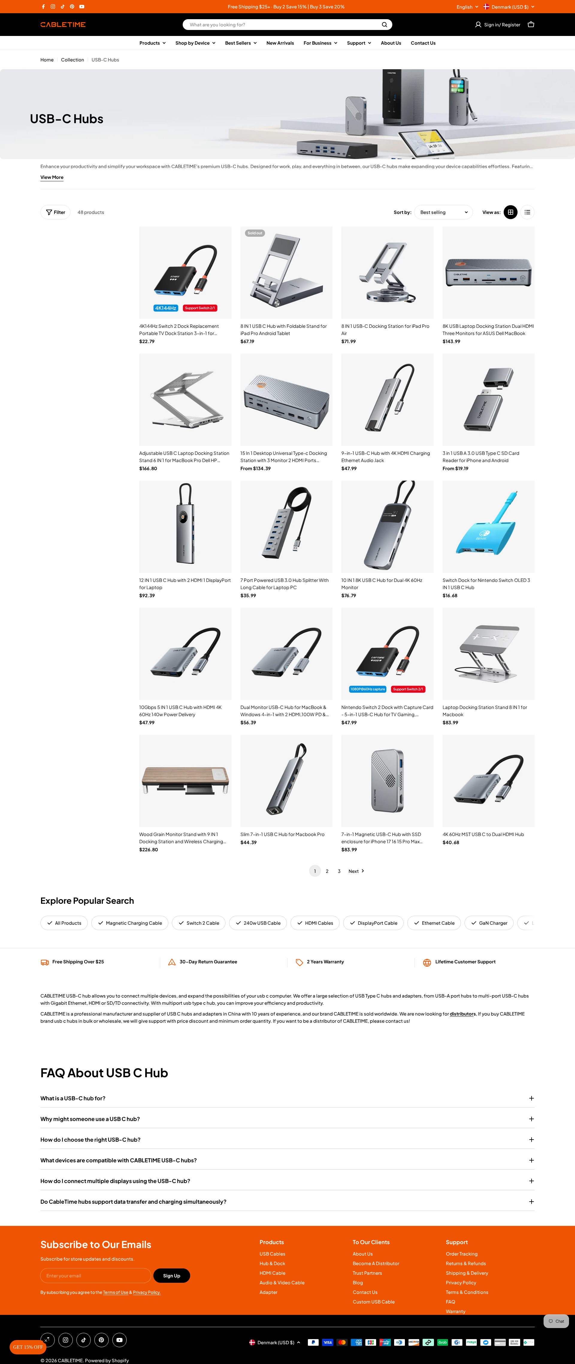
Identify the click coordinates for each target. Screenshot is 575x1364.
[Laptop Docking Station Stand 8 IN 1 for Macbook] (489, 654)
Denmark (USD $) (510, 7)
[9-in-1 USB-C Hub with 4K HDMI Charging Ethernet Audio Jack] (387, 400)
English (465, 6)
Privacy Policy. (147, 1292)
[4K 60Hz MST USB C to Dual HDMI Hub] (489, 781)
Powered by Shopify (107, 1360)
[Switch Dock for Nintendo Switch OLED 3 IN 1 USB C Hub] (489, 527)
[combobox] (287, 24)
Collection (72, 59)
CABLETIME (70, 1360)
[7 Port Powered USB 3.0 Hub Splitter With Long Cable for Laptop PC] (286, 527)
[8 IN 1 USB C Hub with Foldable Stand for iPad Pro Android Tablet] (286, 273)
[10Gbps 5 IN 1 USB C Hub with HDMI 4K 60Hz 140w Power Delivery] (185, 654)
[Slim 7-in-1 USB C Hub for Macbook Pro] (286, 781)
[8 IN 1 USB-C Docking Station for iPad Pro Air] (387, 273)
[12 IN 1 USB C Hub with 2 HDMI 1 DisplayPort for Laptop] (185, 527)
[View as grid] (510, 212)
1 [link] (315, 871)
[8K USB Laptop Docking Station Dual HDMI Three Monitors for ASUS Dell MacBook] (489, 273)
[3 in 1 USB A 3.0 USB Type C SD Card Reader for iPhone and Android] (489, 400)
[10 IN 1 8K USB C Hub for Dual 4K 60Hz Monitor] (387, 527)
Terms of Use (115, 1292)
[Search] (385, 25)
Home (47, 59)
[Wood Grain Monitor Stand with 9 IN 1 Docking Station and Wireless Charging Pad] (185, 781)
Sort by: (403, 212)
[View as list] (527, 212)
